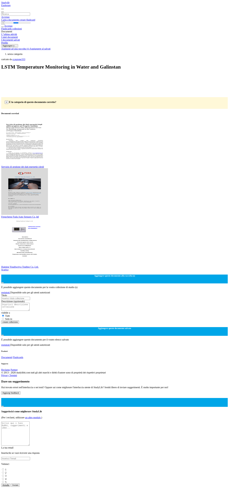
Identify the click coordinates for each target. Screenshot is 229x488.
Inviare (15, 485)
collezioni (17, 28)
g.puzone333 (18, 59)
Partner (14, 369)
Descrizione (13, 301)
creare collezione (10, 322)
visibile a (5, 312)
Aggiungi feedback (10, 393)
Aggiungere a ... (9, 46)
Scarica (4, 269)
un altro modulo (33, 417)
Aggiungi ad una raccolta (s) (15, 48)
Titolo (4, 295)
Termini (13, 375)
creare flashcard (27, 20)
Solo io (8, 319)
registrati (5, 292)
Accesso (5, 17)
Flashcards (6, 28)
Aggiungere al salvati (40, 48)
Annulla (5, 485)
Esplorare (6, 5)
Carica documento (10, 20)
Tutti (7, 316)
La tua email (7, 447)
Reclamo (5, 369)
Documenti (6, 357)
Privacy (5, 375)
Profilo (4, 42)
